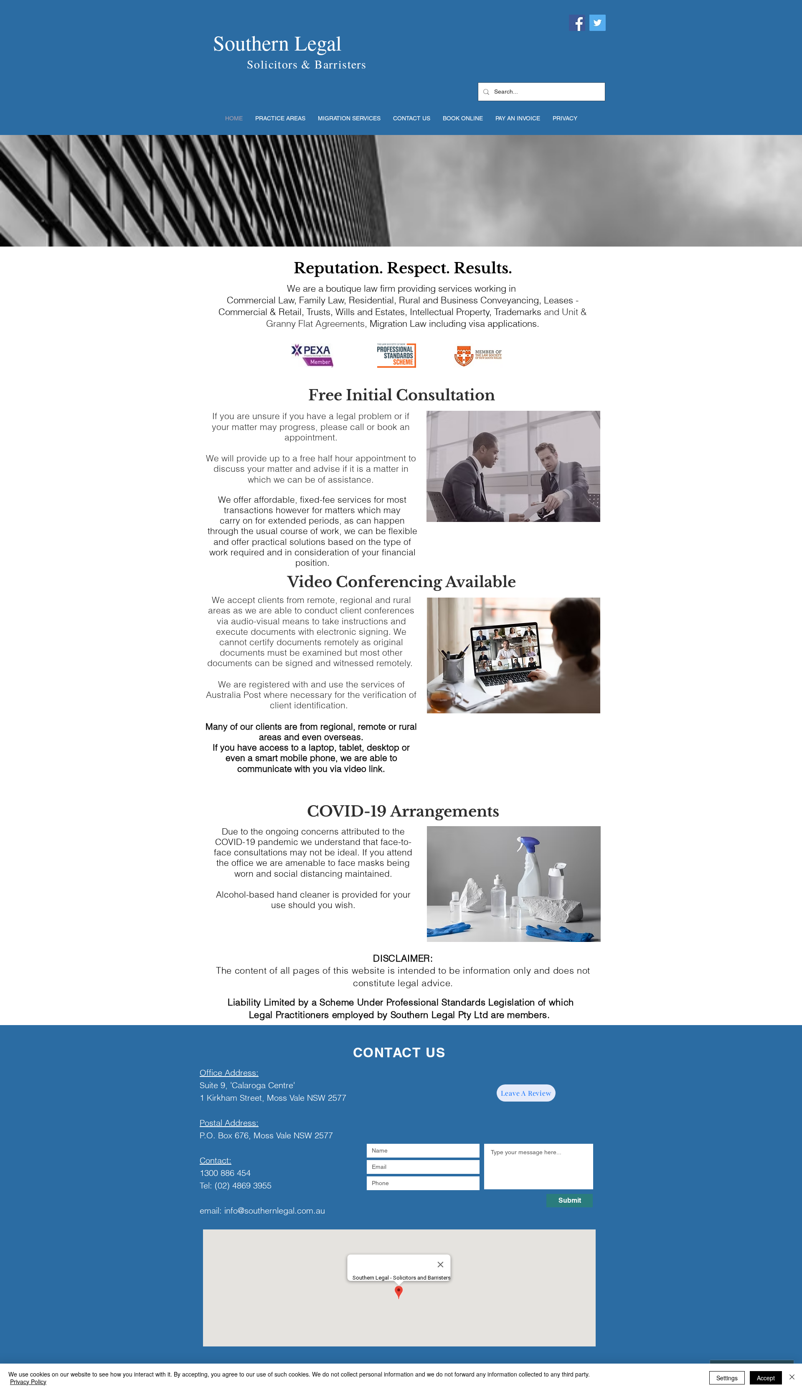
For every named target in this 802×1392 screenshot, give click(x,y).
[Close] (792, 1377)
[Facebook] (577, 23)
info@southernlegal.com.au (274, 1210)
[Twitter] (597, 23)
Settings (727, 1378)
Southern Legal (277, 42)
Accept (766, 1378)
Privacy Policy (28, 1381)
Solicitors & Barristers (306, 64)
